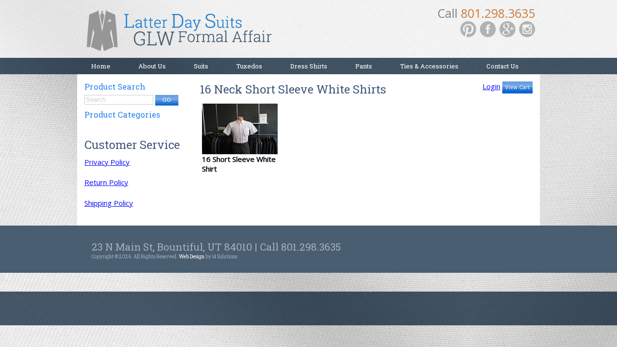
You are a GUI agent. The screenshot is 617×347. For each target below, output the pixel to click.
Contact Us (502, 66)
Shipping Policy (108, 203)
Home (100, 66)
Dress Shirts (308, 66)
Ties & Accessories (429, 66)
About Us (152, 66)
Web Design (191, 257)
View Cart (517, 87)
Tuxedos (249, 66)
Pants (363, 66)
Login (491, 86)
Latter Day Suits (183, 34)
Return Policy (106, 182)
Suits (201, 66)
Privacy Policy (107, 162)
